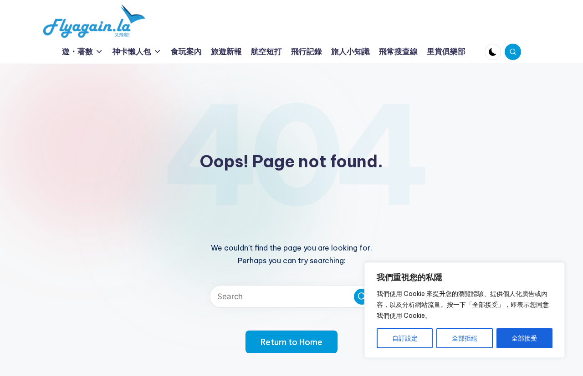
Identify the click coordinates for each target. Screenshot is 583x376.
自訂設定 (405, 338)
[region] (464, 310)
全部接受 (524, 338)
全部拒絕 (464, 338)
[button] (362, 297)
